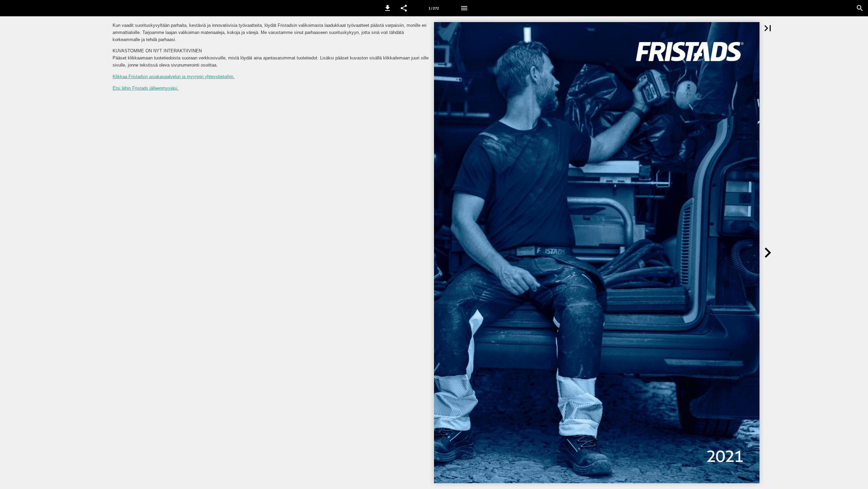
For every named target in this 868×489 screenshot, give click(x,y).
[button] (387, 8)
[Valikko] (464, 8)
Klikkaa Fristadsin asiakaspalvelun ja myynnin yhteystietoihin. (174, 76)
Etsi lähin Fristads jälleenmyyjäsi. (146, 88)
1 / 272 (434, 8)
